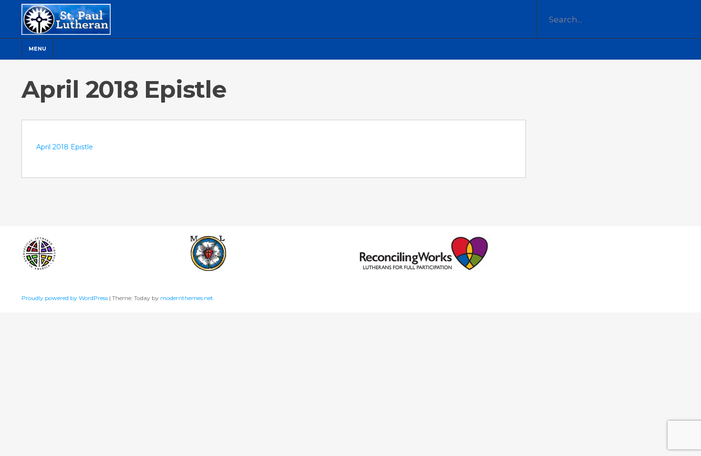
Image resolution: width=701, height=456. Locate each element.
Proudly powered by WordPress (65, 297)
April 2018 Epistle (64, 147)
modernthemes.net (186, 297)
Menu (37, 48)
